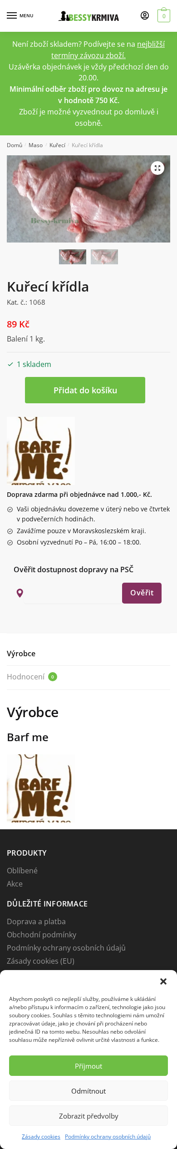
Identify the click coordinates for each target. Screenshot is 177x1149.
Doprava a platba (36, 921)
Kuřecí (57, 145)
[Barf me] (41, 451)
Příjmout (88, 1065)
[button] (163, 981)
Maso (36, 145)
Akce (15, 884)
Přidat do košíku (85, 390)
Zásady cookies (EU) (40, 961)
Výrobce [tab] (21, 654)
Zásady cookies (41, 1136)
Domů (14, 145)
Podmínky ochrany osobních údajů (108, 1136)
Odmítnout (88, 1090)
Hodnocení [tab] (30, 677)
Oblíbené (22, 871)
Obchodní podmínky (41, 935)
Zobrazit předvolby (88, 1115)
